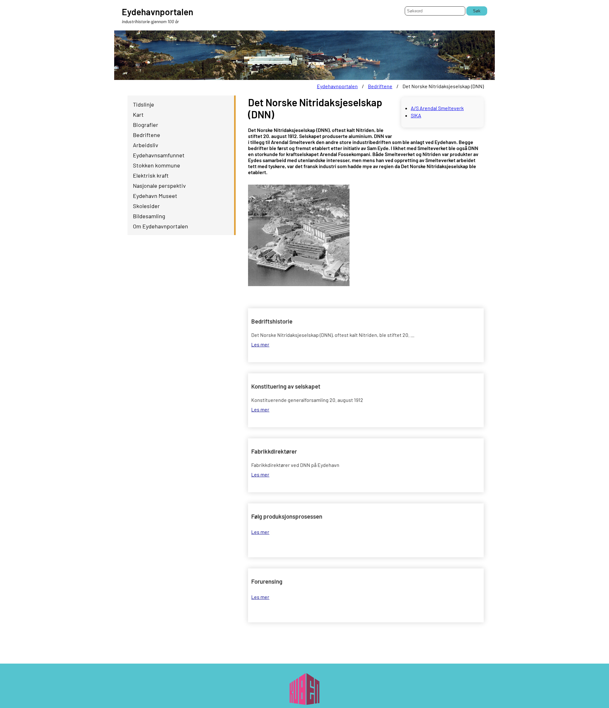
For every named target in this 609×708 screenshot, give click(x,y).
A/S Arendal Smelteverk (437, 108)
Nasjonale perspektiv (159, 185)
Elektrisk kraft (151, 175)
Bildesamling (149, 216)
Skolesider (146, 205)
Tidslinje (143, 104)
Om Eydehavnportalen (160, 226)
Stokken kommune (156, 165)
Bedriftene (380, 86)
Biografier (145, 124)
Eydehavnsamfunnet (159, 155)
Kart (138, 114)
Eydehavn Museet (155, 195)
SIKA (416, 115)
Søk (477, 11)
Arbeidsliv (145, 144)
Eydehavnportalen (337, 86)
